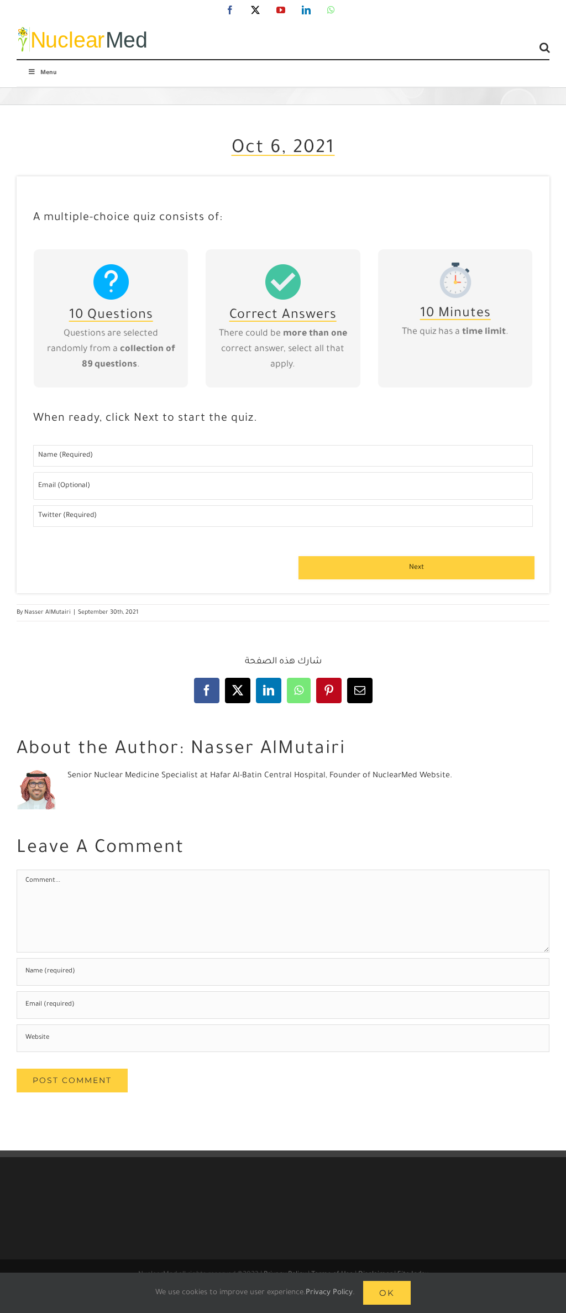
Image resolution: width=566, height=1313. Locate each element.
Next (416, 568)
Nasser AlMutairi (47, 612)
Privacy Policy (329, 1293)
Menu (48, 73)
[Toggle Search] (544, 47)
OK (387, 1293)
